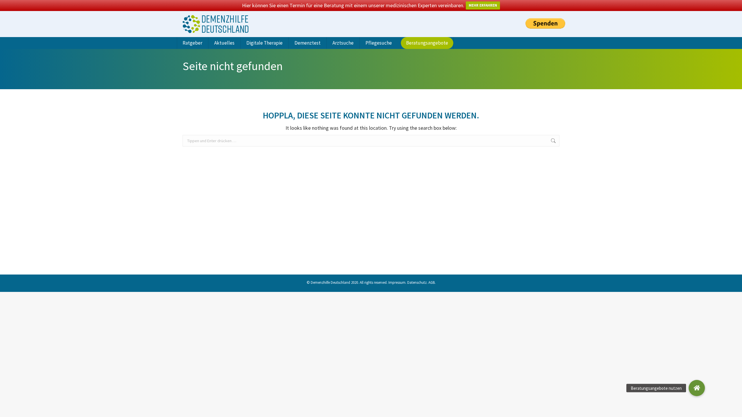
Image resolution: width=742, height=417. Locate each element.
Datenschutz (417, 282)
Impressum (396, 282)
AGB (431, 282)
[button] (697, 388)
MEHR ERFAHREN (483, 5)
